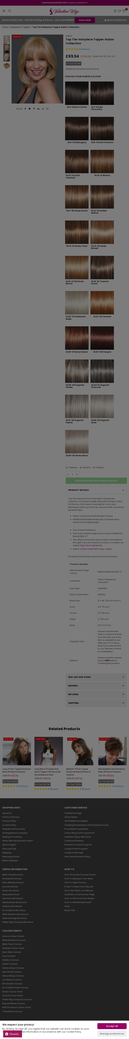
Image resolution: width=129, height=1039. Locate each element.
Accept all (112, 1026)
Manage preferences (112, 1033)
